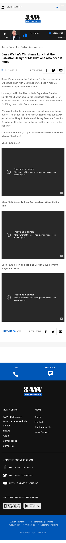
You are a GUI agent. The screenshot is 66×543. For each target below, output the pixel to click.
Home (4, 47)
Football (39, 422)
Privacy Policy (14, 525)
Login (9, 7)
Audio (6, 435)
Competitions (10, 440)
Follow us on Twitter (21, 475)
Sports (38, 417)
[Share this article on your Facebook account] (46, 70)
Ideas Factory (42, 432)
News (11, 47)
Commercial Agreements (42, 522)
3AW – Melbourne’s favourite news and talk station (15, 421)
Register (17, 7)
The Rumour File (43, 427)
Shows (6, 430)
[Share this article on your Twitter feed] (53, 70)
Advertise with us (17, 522)
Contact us (9, 446)
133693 (57, 7)
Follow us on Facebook (21, 467)
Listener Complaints (49, 525)
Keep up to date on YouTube (23, 483)
